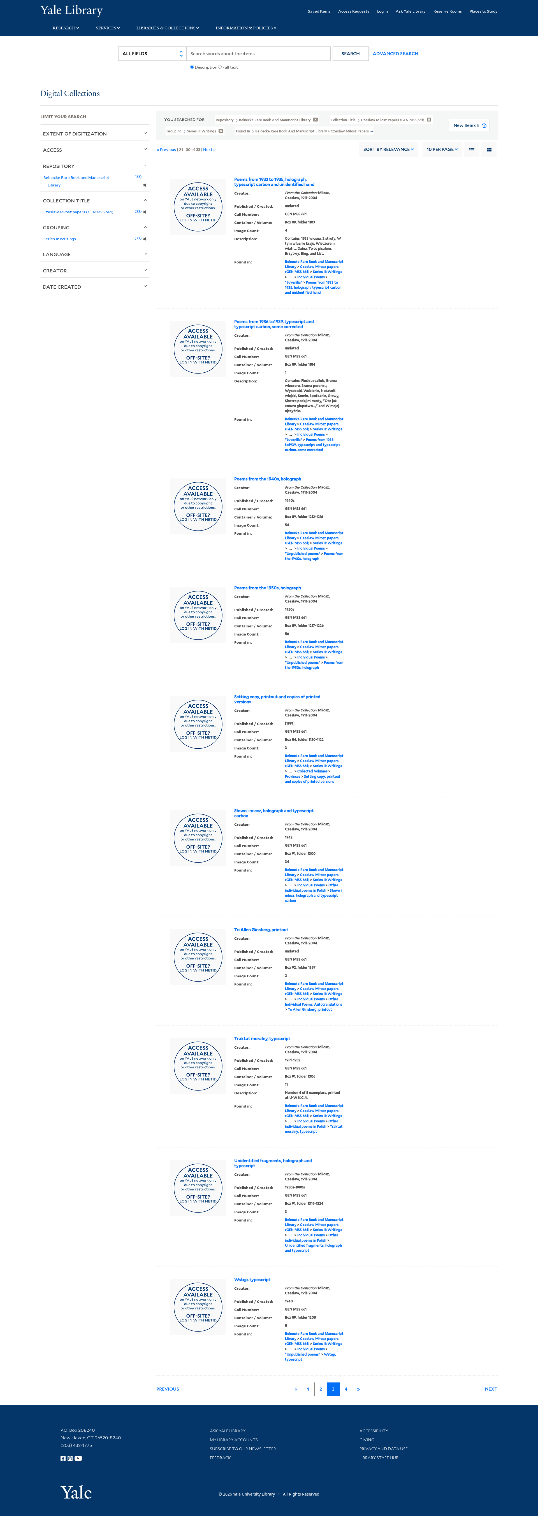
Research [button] (64, 28)
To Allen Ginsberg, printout (261, 929)
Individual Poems (311, 277)
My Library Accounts (234, 1440)
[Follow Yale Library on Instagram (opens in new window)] (70, 1458)
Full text (230, 67)
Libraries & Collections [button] (166, 28)
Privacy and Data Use (384, 1449)
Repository (59, 166)
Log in (382, 11)
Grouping (56, 227)
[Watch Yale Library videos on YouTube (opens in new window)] (78, 1458)
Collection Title (66, 200)
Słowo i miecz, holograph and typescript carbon (274, 813)
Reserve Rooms (447, 11)
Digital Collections (70, 94)
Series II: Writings (327, 272)
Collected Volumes (312, 771)
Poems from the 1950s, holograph (267, 587)
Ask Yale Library (411, 11)
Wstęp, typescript (252, 1279)
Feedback (220, 1458)
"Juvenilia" (293, 282)
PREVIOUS (167, 1389)
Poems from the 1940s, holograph (267, 479)
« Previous (166, 149)
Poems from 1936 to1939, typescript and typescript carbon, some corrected (274, 324)
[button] (351, 53)
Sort (386, 149)
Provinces (292, 776)
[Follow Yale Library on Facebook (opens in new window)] (63, 1458)
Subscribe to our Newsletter (243, 1449)
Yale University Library (74, 11)
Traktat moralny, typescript (262, 1038)
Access (52, 149)
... (290, 277)
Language (57, 254)
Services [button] (106, 28)
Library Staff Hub (379, 1458)
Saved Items (319, 11)
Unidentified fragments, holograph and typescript (273, 1163)
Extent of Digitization (75, 133)
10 (440, 149)
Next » (209, 149)
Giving (367, 1440)
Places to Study (484, 11)
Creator (55, 270)
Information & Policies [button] (244, 28)
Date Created (62, 286)
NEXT (491, 1389)
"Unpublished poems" (302, 554)
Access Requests (353, 11)
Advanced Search (395, 53)
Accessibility (374, 1431)
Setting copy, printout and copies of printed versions (277, 699)
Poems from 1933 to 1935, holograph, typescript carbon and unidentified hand (274, 182)
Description (206, 67)
